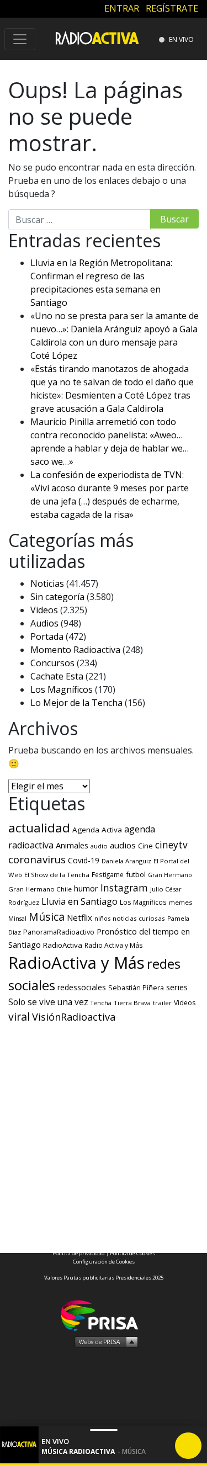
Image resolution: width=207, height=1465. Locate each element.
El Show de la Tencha (56, 874)
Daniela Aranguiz (126, 861)
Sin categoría (57, 597)
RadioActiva (62, 945)
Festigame (108, 874)
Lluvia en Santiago (79, 901)
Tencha (101, 1003)
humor (86, 888)
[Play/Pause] (188, 1445)
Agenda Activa (97, 830)
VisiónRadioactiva (73, 1016)
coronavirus (37, 859)
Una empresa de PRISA (104, 1314)
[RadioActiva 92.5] (97, 37)
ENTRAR (121, 8)
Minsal (17, 918)
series (177, 986)
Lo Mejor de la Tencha (76, 703)
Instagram (124, 887)
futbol (136, 874)
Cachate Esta (56, 676)
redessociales (81, 987)
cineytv (171, 844)
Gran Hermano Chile (40, 889)
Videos (44, 610)
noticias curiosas (139, 918)
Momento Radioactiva (75, 650)
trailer (162, 1003)
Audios (44, 623)
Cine (145, 846)
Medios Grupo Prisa (104, 1341)
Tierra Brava (132, 1003)
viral (19, 1016)
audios (123, 845)
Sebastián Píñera (136, 987)
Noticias (47, 583)
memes (181, 902)
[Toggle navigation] (19, 39)
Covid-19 (83, 860)
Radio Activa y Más (113, 945)
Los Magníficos (61, 689)
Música (47, 916)
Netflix (79, 917)
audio (99, 846)
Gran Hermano (170, 875)
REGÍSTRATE (172, 8)
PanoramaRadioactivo (58, 932)
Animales (72, 845)
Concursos (52, 663)
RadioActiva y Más (76, 963)
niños (102, 918)
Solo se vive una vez (48, 1002)
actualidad (39, 827)
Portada (46, 636)
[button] (103, 1464)
